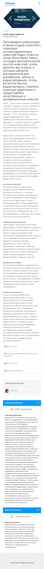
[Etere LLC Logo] (10, 346)
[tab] (22, 403)
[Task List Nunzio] (11, 363)
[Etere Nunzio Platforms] (13, 370)
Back (6, 31)
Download (13, 391)
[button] (22, 403)
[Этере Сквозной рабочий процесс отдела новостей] (22, 354)
